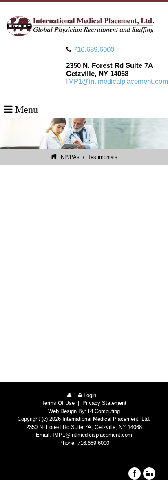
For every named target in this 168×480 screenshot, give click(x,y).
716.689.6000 (93, 50)
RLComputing (104, 411)
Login (90, 395)
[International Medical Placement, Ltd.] (84, 26)
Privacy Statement (104, 403)
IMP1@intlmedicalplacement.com (117, 81)
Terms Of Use (58, 403)
